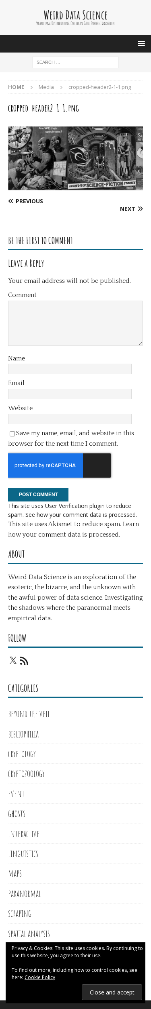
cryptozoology (26, 773)
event (16, 794)
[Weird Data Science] (75, 30)
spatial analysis (29, 933)
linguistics (23, 853)
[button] (140, 43)
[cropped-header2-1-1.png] (75, 185)
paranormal (24, 893)
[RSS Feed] (24, 661)
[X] (13, 661)
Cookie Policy (40, 977)
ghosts (16, 813)
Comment (22, 295)
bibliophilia (23, 734)
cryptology (22, 754)
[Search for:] (75, 61)
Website (20, 408)
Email (16, 383)
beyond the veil (29, 714)
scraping (19, 913)
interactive (23, 834)
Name (16, 358)
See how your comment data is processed (80, 514)
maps (15, 873)
